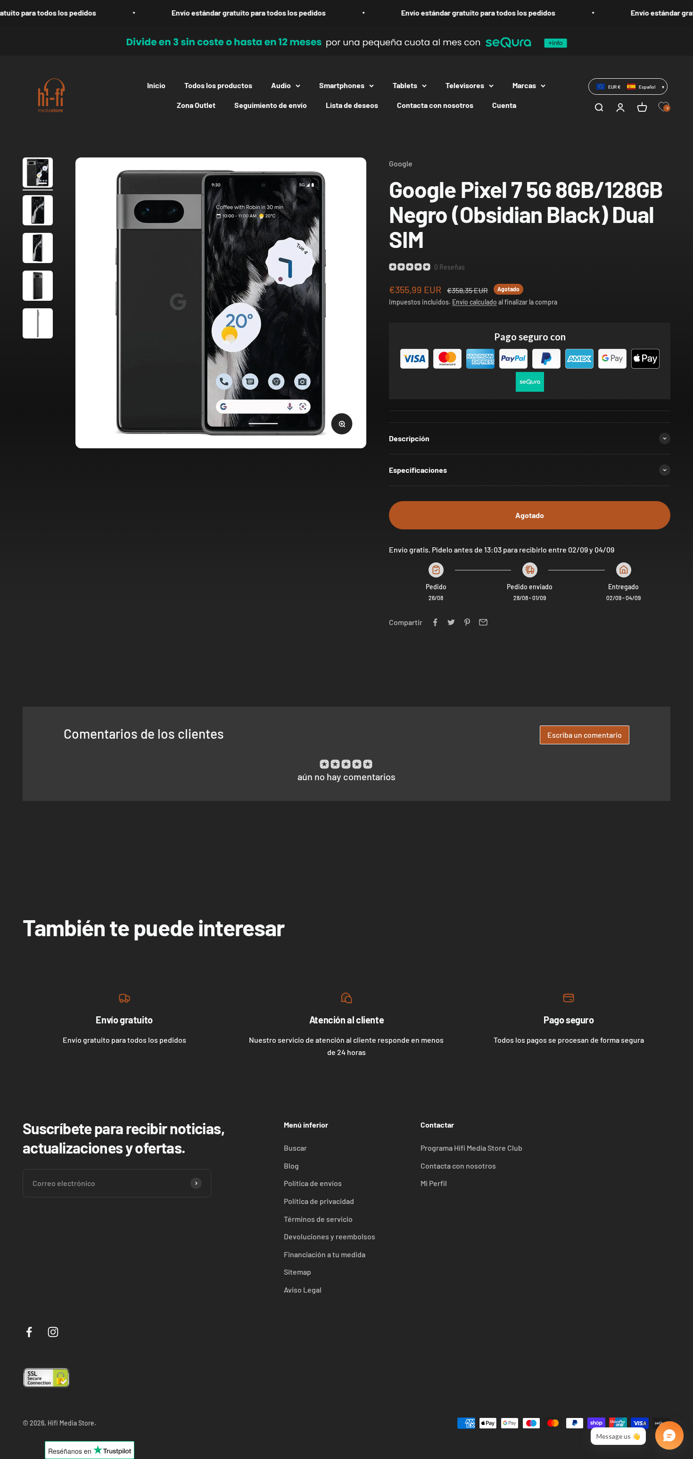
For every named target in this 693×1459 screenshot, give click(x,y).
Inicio (156, 85)
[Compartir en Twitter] (451, 622)
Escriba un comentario (584, 734)
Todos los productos (218, 85)
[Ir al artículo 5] (38, 324)
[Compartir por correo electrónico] (483, 622)
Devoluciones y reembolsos (329, 1236)
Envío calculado (474, 302)
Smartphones (341, 85)
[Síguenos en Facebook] (29, 1332)
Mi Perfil (434, 1183)
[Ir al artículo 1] (38, 173)
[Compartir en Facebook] (435, 622)
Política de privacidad (319, 1200)
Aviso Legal (303, 1289)
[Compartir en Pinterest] (467, 622)
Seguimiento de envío (270, 104)
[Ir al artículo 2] (38, 211)
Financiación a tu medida (324, 1254)
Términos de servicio (318, 1218)
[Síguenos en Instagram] (53, 1332)
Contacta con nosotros (435, 104)
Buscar (295, 1147)
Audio (281, 85)
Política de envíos (313, 1183)
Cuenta (504, 104)
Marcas (524, 85)
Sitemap (297, 1271)
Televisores (465, 85)
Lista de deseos (352, 104)
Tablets (405, 85)
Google (400, 163)
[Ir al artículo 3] (38, 249)
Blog (291, 1165)
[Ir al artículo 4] (38, 287)
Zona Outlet (196, 104)
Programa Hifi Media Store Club (471, 1147)
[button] (628, 86)
